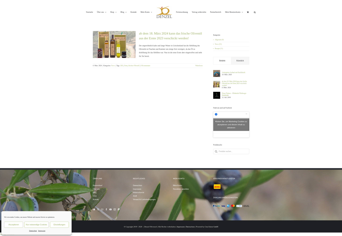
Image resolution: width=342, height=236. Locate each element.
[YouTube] (110, 209)
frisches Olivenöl (133, 66)
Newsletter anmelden (181, 189)
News (113, 66)
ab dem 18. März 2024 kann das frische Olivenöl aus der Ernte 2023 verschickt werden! (234, 83)
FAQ (94, 196)
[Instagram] (115, 209)
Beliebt (222, 60)
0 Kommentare (145, 66)
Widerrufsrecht (138, 192)
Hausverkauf (97, 185)
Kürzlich (240, 60)
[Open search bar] (278, 12)
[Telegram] (94, 209)
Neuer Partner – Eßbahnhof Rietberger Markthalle (234, 94)
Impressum (41, 231)
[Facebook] (106, 209)
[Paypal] (119, 209)
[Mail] (102, 209)
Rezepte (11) (219, 48)
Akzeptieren (13, 224)
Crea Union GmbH (211, 227)
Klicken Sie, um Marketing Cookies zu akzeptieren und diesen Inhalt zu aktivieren (231, 124)
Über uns (96, 189)
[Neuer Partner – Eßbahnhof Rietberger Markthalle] (216, 93)
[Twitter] (98, 209)
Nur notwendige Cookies (36, 224)
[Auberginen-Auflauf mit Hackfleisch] (216, 71)
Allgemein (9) (219, 39)
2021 (121, 66)
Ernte (126, 66)
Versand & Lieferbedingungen (144, 199)
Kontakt (96, 199)
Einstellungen (59, 224)
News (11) (218, 44)
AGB (135, 196)
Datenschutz (33, 231)
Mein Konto (177, 185)
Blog (94, 192)
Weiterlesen (199, 66)
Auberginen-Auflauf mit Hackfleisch (233, 72)
